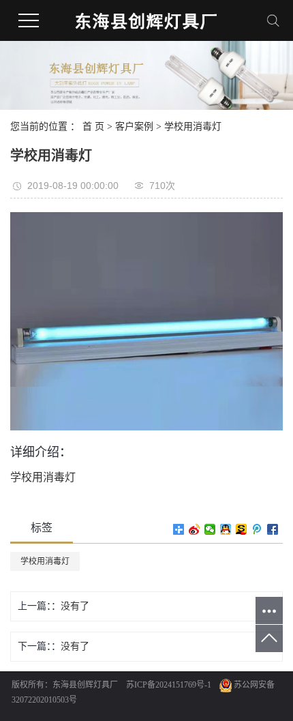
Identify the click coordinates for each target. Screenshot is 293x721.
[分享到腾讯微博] (257, 529)
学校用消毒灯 (192, 126)
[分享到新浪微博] (194, 529)
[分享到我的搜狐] (241, 529)
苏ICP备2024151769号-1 (168, 685)
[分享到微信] (210, 529)
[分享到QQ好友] (226, 529)
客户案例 (134, 126)
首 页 (93, 126)
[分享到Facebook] (273, 529)
